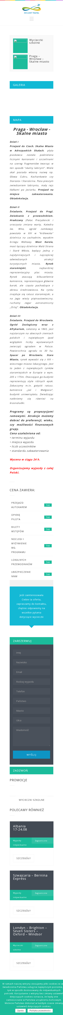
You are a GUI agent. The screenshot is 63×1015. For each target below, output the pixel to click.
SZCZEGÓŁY (23, 858)
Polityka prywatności (40, 1011)
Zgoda (20, 1011)
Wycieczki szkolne (31, 799)
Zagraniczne (41, 840)
